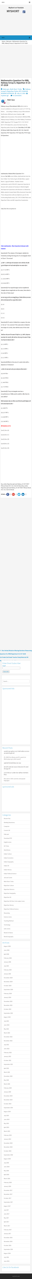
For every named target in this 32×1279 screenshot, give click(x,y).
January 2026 (7, 962)
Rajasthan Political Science (11, 909)
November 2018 (8, 1147)
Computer (6, 826)
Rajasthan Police (12, 91)
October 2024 (7, 985)
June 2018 (6, 1167)
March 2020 (7, 1084)
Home (3, 41)
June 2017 (6, 1214)
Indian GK (6, 866)
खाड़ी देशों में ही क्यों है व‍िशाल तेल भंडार (12, 763)
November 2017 (8, 1194)
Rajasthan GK (7, 897)
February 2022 (8, 1052)
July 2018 (6, 1163)
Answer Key (7, 818)
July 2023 (6, 1021)
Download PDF (8, 838)
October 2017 (7, 1198)
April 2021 (6, 1068)
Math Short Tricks (16, 89)
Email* (4, 666)
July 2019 (6, 1115)
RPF (20, 91)
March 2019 (7, 1131)
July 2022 (6, 1044)
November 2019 (8, 1100)
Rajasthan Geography (10, 893)
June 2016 (6, 1261)
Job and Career (8, 877)
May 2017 (6, 1218)
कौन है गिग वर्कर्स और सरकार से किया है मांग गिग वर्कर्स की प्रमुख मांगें (16, 768)
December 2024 (8, 978)
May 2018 (6, 1171)
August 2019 (7, 1111)
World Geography (8, 936)
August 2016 (7, 1253)
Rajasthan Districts (9, 889)
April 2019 (6, 1127)
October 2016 (7, 1245)
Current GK (7, 830)
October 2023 (7, 1009)
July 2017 (6, 1210)
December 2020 (8, 1076)
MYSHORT (13, 11)
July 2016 (6, 1257)
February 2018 (8, 1182)
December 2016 (8, 1237)
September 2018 (8, 1155)
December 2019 (8, 1096)
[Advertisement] (20, 25)
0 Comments (17, 95)
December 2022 (8, 1037)
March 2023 (7, 1033)
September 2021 (8, 1064)
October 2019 (7, 1104)
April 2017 (6, 1222)
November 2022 (8, 1041)
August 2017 (7, 1206)
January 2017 (7, 1233)
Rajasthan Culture (9, 885)
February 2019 (8, 1135)
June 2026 (6, 950)
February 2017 (8, 1230)
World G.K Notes (8, 933)
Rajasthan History (9, 905)
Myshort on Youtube (16, 7)
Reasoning (7, 913)
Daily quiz (8, 41)
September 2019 (8, 1107)
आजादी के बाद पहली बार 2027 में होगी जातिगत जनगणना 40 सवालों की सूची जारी (16, 752)
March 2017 (7, 1226)
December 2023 (8, 1001)
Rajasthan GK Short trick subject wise (14, 901)
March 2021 (7, 1072)
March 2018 (7, 1178)
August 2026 (7, 946)
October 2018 (7, 1151)
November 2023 (8, 1005)
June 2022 (6, 1048)
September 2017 (8, 1202)
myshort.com (16, 1276)
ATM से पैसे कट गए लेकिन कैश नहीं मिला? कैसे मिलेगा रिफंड (16, 774)
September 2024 (8, 989)
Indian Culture (8, 854)
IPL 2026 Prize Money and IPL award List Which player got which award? (15, 758)
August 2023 (7, 1017)
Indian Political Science (10, 873)
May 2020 (6, 1080)
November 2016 (8, 1241)
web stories (7, 929)
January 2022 (7, 1056)
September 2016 (8, 1249)
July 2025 (6, 966)
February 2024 (8, 993)
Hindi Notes (7, 850)
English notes (7, 842)
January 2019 (7, 1139)
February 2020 (8, 1088)
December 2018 (8, 1143)
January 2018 (7, 1186)
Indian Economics (8, 858)
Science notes (8, 917)
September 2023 (8, 1013)
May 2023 (6, 1029)
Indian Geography (9, 862)
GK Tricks (6, 846)
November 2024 (8, 981)
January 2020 (7, 1092)
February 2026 (8, 958)
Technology (7, 925)
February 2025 (8, 970)
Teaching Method (9, 921)
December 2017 (8, 1190)
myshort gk (5, 95)
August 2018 (7, 1159)
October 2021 (7, 1060)
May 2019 (6, 1123)
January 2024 (7, 997)
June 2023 (6, 1025)
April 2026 (6, 954)
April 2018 (6, 1174)
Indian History (8, 870)
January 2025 (7, 974)
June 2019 (6, 1119)
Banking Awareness (9, 822)
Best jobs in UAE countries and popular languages (14, 779)
